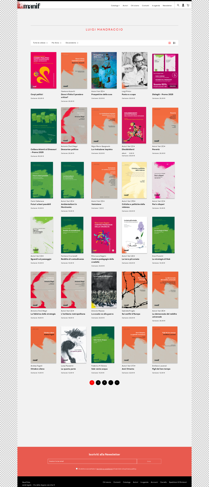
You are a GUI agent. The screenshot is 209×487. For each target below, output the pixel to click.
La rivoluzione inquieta (101, 150)
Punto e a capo (129, 95)
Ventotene (96, 204)
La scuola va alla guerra (102, 314)
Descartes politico (69, 150)
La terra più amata (130, 259)
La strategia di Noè (161, 259)
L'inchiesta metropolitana (73, 314)
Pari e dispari (158, 204)
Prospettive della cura (101, 95)
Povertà (156, 150)
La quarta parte (68, 369)
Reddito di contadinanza (72, 259)
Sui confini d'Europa (131, 314)
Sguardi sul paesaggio (41, 259)
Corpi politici (37, 95)
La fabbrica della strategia (43, 314)
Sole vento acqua (99, 369)
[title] (188, 5)
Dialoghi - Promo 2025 (162, 95)
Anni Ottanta (128, 369)
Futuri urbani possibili (41, 204)
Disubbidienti (128, 150)
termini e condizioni (105, 469)
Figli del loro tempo (161, 369)
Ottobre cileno (37, 369)
